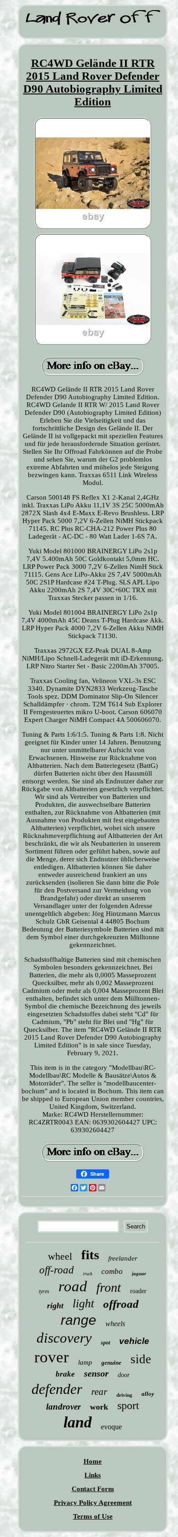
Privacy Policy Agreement (93, 1502)
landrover (63, 1406)
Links (92, 1475)
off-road (56, 1270)
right (55, 1305)
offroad (121, 1304)
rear (99, 1391)
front (108, 1287)
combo (112, 1271)
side (141, 1359)
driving (124, 1395)
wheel (60, 1256)
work (99, 1406)
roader (138, 1291)
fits (90, 1254)
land (77, 1422)
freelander (122, 1258)
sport (128, 1405)
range (78, 1320)
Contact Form (93, 1489)
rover (51, 1357)
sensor (96, 1373)
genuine (111, 1362)
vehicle (134, 1341)
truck (87, 1273)
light (83, 1303)
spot (105, 1342)
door (124, 1375)
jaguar (139, 1273)
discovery (64, 1338)
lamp (85, 1362)
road (72, 1286)
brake (65, 1374)
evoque (111, 1427)
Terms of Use (93, 1516)
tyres (44, 1291)
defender (56, 1389)
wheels (115, 1324)
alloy (147, 1393)
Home (93, 1461)
